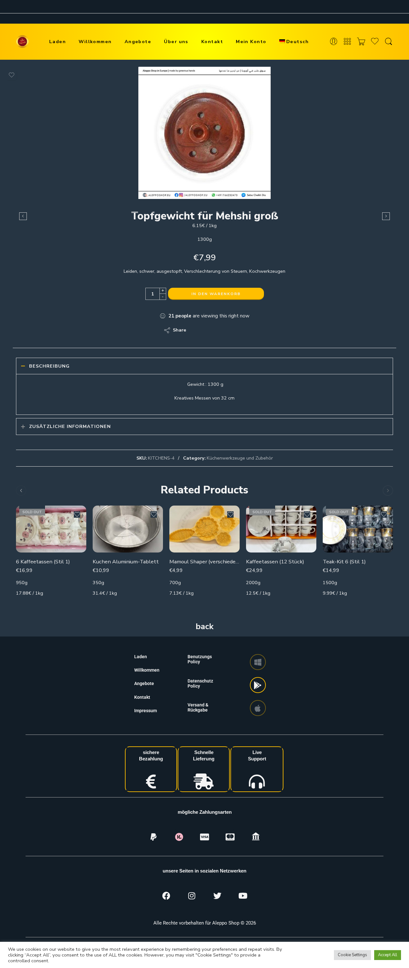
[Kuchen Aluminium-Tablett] (128, 529)
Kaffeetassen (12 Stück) (275, 561)
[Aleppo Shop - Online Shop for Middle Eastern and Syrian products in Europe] (22, 41)
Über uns (176, 41)
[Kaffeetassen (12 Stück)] (281, 529)
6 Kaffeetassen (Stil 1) (43, 561)
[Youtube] (243, 895)
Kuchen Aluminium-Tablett (126, 561)
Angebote (138, 41)
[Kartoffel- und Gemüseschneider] (386, 216)
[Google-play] (258, 685)
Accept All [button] (387, 955)
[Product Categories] (347, 41)
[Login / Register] (333, 41)
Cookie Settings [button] (352, 955)
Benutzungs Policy (200, 659)
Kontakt (212, 41)
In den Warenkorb (216, 293)
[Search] (388, 42)
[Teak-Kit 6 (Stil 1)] (358, 529)
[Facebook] (166, 895)
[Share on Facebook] (209, 330)
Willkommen (95, 41)
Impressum (145, 710)
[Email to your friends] (235, 330)
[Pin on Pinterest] (222, 330)
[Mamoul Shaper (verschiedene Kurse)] (204, 529)
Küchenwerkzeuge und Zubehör (240, 458)
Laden (57, 41)
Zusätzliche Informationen (70, 426)
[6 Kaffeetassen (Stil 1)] (51, 529)
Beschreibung (49, 366)
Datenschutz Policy (200, 683)
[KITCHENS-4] (204, 133)
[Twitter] (217, 895)
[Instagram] (192, 895)
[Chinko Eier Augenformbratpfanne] (23, 216)
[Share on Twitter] (196, 330)
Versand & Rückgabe (198, 707)
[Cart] (361, 41)
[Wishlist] (11, 75)
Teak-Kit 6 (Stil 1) (344, 561)
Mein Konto (251, 41)
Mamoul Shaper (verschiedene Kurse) (204, 561)
